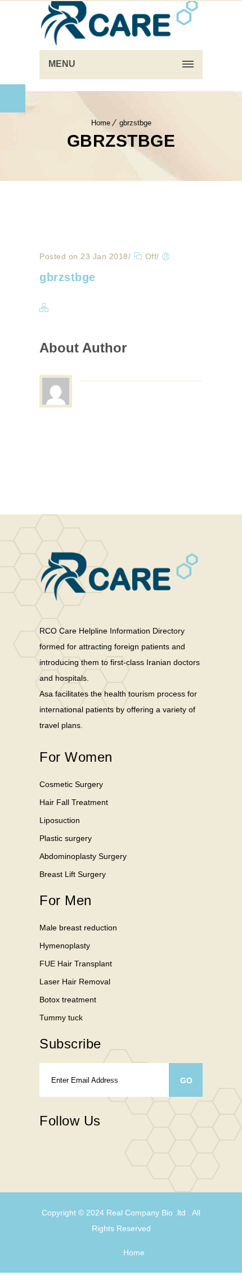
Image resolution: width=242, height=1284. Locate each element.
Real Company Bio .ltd (147, 1212)
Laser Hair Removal (74, 981)
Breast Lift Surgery (72, 874)
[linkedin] (135, 1144)
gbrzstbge (135, 123)
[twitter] (67, 1151)
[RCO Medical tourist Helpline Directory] (121, 22)
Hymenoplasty (64, 945)
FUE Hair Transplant (75, 963)
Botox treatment (67, 999)
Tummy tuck (61, 1017)
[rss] (112, 1151)
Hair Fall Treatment (73, 802)
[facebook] (45, 1151)
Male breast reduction (78, 927)
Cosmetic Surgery (71, 784)
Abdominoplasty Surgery (83, 856)
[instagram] (90, 1151)
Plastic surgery (65, 838)
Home (100, 123)
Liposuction (59, 820)
